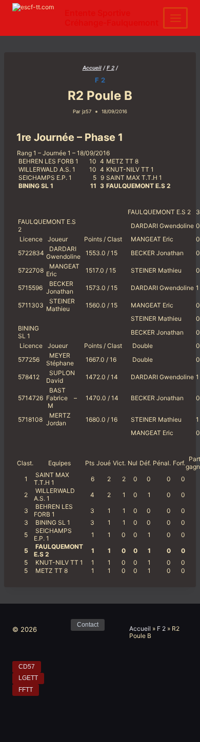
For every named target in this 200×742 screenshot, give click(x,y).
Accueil (140, 628)
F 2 (100, 80)
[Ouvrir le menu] (175, 18)
